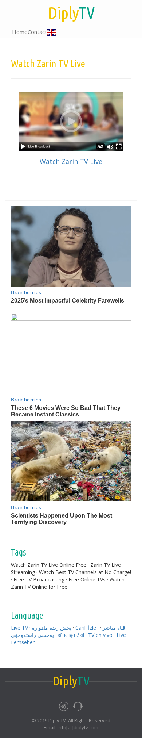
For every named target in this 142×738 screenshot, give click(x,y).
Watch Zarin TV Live (71, 161)
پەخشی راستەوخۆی (32, 634)
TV (71, 12)
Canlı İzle (85, 627)
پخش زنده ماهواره (51, 627)
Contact (37, 31)
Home (20, 31)
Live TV (19, 627)
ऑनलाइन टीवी (71, 634)
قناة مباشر (114, 627)
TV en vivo (100, 634)
